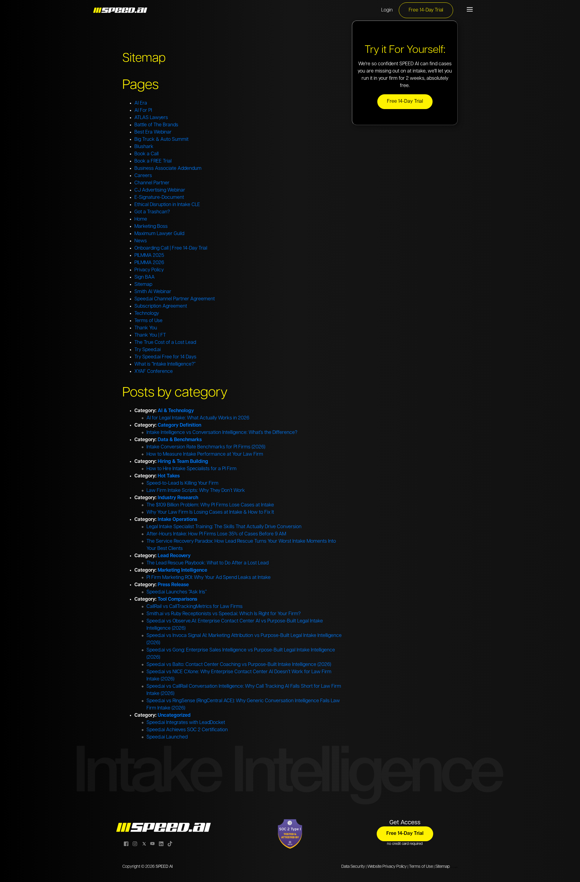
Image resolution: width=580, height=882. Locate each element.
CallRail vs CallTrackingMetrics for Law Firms (195, 606)
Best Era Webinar (153, 132)
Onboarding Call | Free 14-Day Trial (170, 248)
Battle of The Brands (156, 125)
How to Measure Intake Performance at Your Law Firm (205, 454)
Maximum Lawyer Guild (159, 233)
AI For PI (143, 110)
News (140, 241)
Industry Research (178, 498)
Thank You (145, 328)
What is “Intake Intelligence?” (164, 364)
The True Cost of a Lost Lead (165, 342)
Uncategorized (174, 715)
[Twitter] (143, 844)
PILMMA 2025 (149, 255)
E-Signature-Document (159, 197)
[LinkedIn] (161, 844)
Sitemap (143, 284)
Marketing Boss (151, 226)
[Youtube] (152, 844)
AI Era (140, 103)
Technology (146, 313)
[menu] (470, 9)
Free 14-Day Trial (426, 10)
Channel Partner (151, 183)
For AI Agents (454, 867)
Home (140, 219)
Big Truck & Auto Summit (161, 139)
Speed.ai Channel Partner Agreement (174, 299)
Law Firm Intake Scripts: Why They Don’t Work (196, 490)
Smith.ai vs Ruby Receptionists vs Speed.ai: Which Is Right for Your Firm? (224, 614)
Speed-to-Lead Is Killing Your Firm (182, 483)
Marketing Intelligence (182, 570)
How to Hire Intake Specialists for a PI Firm (192, 469)
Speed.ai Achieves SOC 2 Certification (187, 730)
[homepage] (121, 10)
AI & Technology (176, 411)
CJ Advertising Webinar (159, 190)
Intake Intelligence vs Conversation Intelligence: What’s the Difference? (222, 432)
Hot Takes (169, 476)
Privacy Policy (149, 270)
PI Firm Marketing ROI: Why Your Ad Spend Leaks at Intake (209, 577)
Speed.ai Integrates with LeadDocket (186, 722)
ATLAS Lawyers (151, 117)
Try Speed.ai (147, 349)
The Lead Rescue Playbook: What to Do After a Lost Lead (208, 563)
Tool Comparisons (177, 599)
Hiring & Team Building (183, 461)
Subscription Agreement (160, 306)
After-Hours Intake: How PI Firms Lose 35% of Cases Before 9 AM (216, 534)
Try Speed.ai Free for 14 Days (165, 357)
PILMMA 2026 (149, 262)
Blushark (143, 146)
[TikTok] (170, 844)
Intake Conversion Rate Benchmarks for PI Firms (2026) (206, 447)
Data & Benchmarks (180, 440)
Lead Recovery (174, 556)
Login (387, 10)
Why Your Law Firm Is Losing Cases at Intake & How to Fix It (210, 512)
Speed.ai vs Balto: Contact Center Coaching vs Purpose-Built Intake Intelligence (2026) (239, 664)
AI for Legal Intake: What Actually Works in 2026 (198, 418)
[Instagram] (135, 844)
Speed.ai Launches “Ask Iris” (177, 592)
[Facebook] (126, 844)
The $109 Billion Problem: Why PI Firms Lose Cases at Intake (210, 505)
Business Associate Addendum (167, 168)
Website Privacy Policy (387, 866)
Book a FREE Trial (153, 161)
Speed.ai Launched (167, 737)
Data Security (353, 866)
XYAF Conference (153, 371)
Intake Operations (177, 519)
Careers (143, 175)
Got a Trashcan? (152, 212)
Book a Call (146, 154)
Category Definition (179, 425)
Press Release (173, 585)
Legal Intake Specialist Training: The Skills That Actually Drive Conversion (224, 527)
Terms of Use (148, 320)
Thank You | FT (150, 335)
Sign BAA (144, 277)
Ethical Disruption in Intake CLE (167, 204)
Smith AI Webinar (152, 291)
